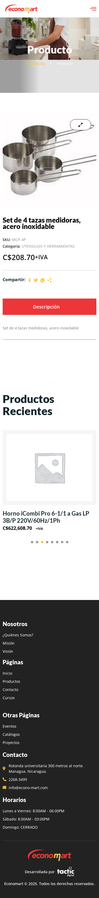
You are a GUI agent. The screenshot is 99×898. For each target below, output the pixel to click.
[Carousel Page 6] (57, 542)
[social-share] (29, 280)
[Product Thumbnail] (80, 124)
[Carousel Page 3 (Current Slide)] (42, 542)
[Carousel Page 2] (37, 542)
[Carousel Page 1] (32, 542)
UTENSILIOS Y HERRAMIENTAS (48, 246)
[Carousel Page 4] (47, 542)
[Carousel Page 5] (52, 542)
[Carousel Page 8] (67, 542)
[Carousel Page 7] (62, 542)
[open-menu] (93, 9)
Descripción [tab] (46, 307)
